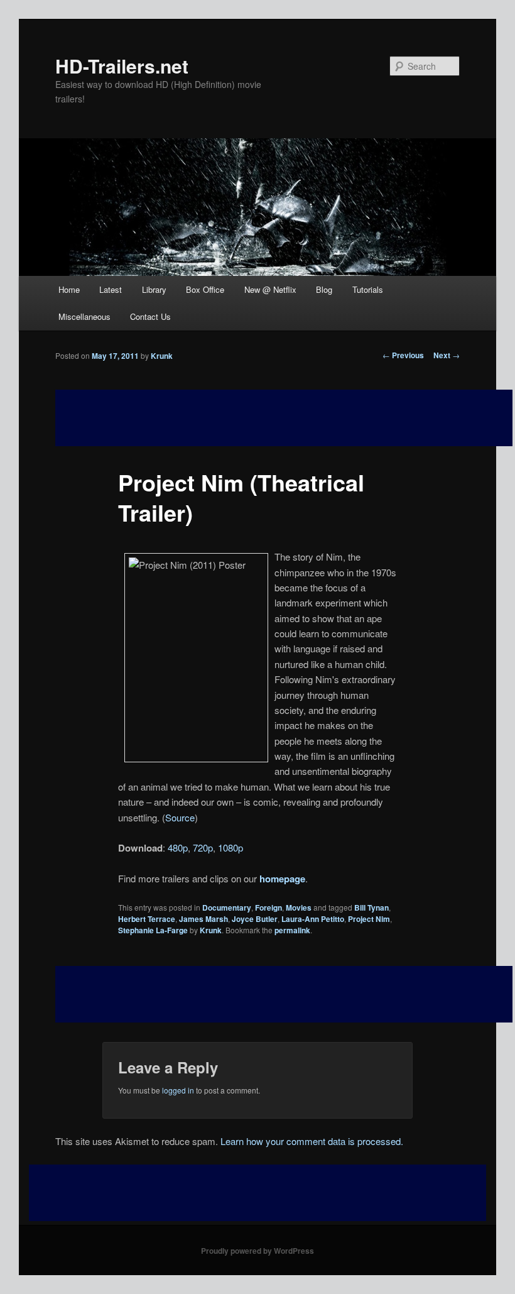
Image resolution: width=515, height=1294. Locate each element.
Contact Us (150, 316)
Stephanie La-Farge (153, 930)
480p (178, 847)
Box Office (205, 289)
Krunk (162, 355)
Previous (403, 355)
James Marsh (203, 918)
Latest (110, 289)
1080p (230, 847)
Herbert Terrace (146, 918)
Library (154, 289)
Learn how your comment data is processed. (311, 1141)
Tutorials (367, 289)
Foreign (268, 907)
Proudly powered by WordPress (257, 1250)
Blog (324, 289)
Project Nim (369, 918)
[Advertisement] (283, 994)
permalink (292, 930)
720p (203, 847)
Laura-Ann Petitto (312, 918)
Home (69, 289)
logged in (178, 1090)
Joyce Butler (255, 918)
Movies (299, 907)
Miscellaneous (84, 316)
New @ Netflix (270, 289)
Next (446, 355)
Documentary (226, 907)
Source (180, 817)
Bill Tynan (371, 907)
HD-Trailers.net (121, 65)
